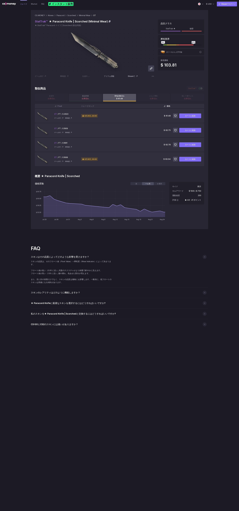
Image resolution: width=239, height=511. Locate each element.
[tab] (136, 183)
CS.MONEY (40, 15)
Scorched (71, 15)
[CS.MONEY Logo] (9, 4)
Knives (51, 15)
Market (34, 4)
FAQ (42, 4)
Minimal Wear (84, 15)
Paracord (60, 15)
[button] (204, 257)
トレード (23, 4)
